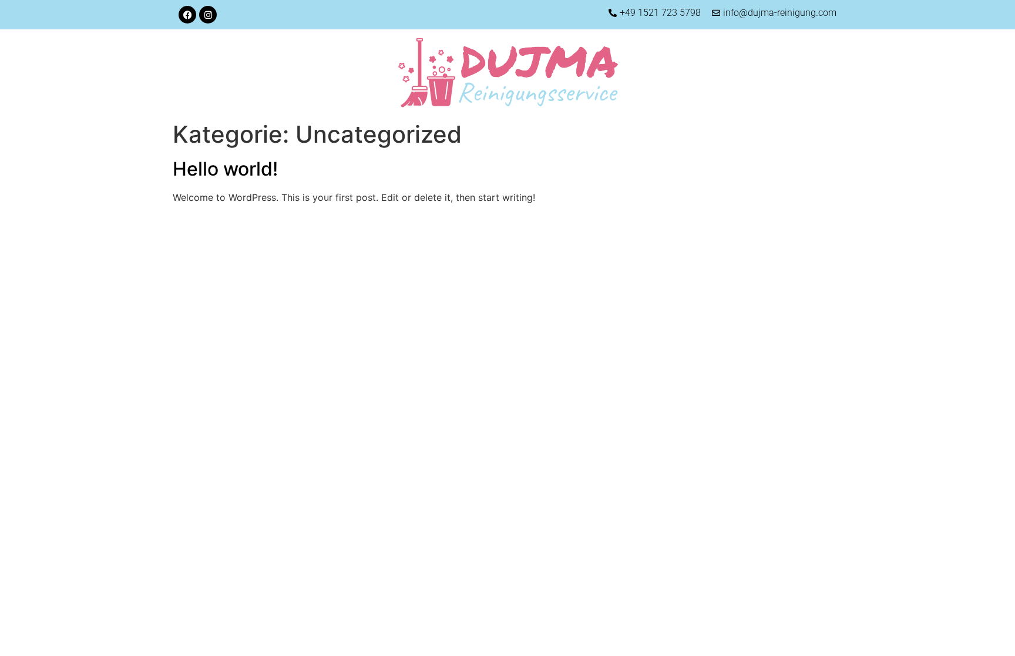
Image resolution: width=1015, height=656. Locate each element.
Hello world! (225, 168)
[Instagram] (208, 14)
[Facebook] (187, 14)
